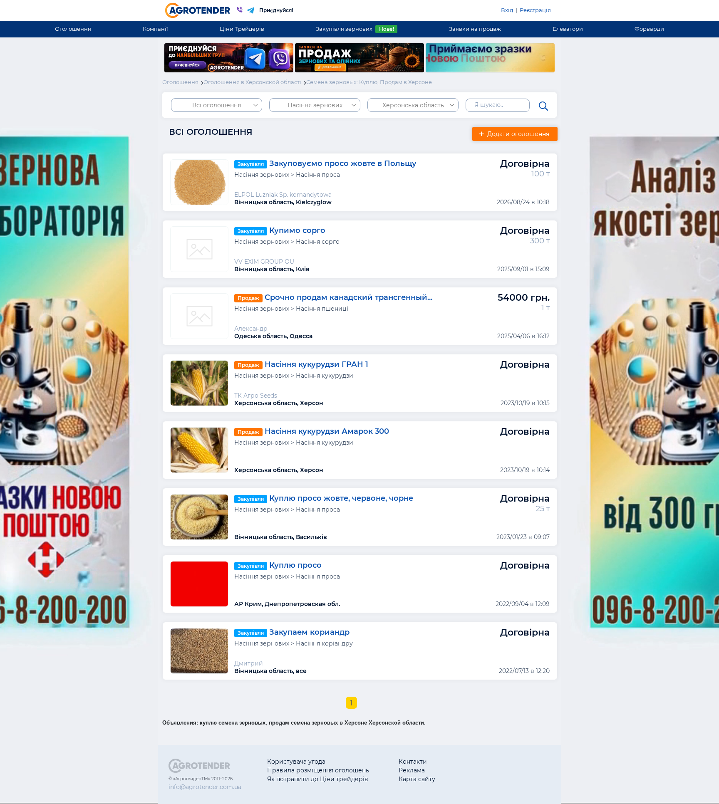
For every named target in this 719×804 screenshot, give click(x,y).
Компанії (155, 28)
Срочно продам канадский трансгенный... (348, 297)
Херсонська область (413, 105)
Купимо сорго (297, 230)
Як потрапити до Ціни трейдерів (317, 779)
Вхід (507, 10)
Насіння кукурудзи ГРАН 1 (316, 364)
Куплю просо (295, 565)
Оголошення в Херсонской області (252, 82)
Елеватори (568, 28)
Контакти (413, 761)
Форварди (649, 28)
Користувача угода (296, 761)
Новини (476, 779)
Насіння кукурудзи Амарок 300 (327, 431)
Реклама (412, 770)
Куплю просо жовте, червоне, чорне (341, 498)
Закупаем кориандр (309, 632)
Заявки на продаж (475, 28)
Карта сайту (417, 779)
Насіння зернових (315, 105)
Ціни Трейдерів (242, 28)
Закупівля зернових (355, 28)
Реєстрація (535, 10)
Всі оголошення (216, 105)
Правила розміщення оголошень (318, 770)
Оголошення (73, 28)
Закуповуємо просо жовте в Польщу (343, 163)
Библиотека (482, 761)
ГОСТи (474, 770)
